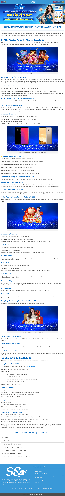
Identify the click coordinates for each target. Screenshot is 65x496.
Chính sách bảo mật (23, 488)
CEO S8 (50, 488)
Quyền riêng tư (15, 488)
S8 (11, 482)
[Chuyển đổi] (2, 438)
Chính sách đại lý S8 (43, 488)
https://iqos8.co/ (31, 366)
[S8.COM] (32, 2)
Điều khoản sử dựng (33, 488)
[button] (4, 2)
